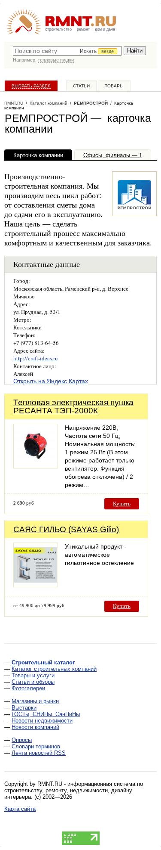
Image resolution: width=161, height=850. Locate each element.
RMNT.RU (13, 103)
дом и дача (105, 29)
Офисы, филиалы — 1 (112, 155)
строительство (58, 29)
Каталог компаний (48, 103)
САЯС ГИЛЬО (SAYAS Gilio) (66, 529)
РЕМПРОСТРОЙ (91, 103)
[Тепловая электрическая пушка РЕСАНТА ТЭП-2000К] (36, 466)
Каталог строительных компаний (54, 669)
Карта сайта (20, 809)
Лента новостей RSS (39, 753)
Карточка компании (38, 155)
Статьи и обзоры (33, 682)
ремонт (83, 29)
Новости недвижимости (42, 720)
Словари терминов (36, 746)
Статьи (81, 86)
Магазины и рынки (35, 701)
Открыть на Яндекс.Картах (50, 381)
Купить (122, 503)
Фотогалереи (28, 688)
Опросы (22, 740)
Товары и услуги (33, 675)
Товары (114, 86)
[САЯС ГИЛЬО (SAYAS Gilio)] (36, 585)
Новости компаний (35, 727)
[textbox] (67, 51)
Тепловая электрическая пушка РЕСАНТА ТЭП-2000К (73, 406)
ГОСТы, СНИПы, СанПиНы (46, 714)
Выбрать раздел (31, 86)
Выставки (24, 707)
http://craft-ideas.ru (35, 358)
